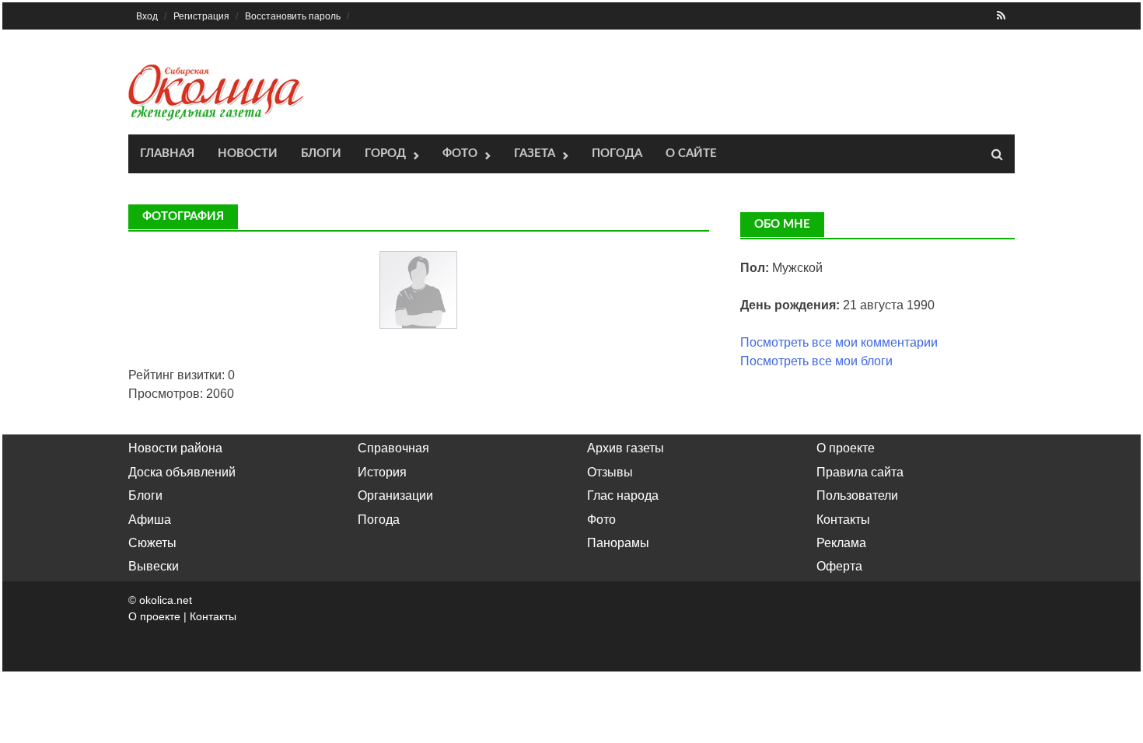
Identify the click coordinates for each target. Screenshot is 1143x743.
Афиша (149, 519)
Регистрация (201, 16)
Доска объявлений (182, 472)
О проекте (845, 448)
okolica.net (165, 600)
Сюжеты (152, 542)
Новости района (175, 448)
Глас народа (623, 495)
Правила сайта (860, 472)
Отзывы (610, 472)
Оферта (839, 566)
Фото (459, 153)
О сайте (691, 153)
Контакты (843, 519)
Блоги (321, 153)
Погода (617, 153)
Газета (534, 153)
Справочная (393, 448)
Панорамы (618, 542)
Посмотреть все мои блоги (816, 361)
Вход (147, 16)
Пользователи (857, 495)
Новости (248, 153)
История (382, 472)
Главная (167, 153)
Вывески (153, 566)
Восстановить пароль (293, 16)
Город (385, 153)
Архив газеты (625, 448)
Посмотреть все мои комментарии (839, 342)
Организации (395, 495)
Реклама (841, 542)
